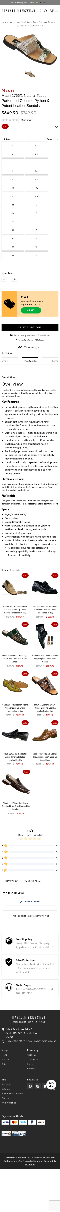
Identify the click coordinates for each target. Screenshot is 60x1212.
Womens (6, 1059)
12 (13, 204)
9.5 (36, 179)
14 (13, 213)
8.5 (36, 171)
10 (13, 188)
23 (36, 247)
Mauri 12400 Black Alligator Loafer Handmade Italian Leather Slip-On (15, 757)
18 (13, 230)
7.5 (36, 162)
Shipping (6, 1084)
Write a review (32, 901)
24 (13, 255)
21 (36, 238)
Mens (4, 1054)
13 (36, 204)
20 (13, 238)
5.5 (36, 145)
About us (31, 1054)
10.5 (36, 188)
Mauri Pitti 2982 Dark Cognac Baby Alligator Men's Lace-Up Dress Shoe (45, 757)
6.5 (36, 154)
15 (36, 213)
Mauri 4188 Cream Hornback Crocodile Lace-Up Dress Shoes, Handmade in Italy (15, 610)
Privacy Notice (9, 1102)
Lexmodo (30, 1164)
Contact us (32, 1059)
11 (13, 196)
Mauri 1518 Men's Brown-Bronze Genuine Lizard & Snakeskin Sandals (45, 708)
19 (36, 230)
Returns (6, 1088)
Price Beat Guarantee (12, 1093)
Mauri (8, 90)
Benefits (31, 1068)
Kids (4, 1063)
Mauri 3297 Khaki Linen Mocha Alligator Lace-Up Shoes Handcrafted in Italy (15, 708)
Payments (6, 1098)
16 (13, 221)
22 (13, 247)
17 (36, 221)
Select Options (30, 327)
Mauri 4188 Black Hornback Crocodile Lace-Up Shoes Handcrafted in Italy (45, 610)
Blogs (29, 1063)
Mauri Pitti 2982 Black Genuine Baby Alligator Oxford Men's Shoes (45, 659)
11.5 (36, 196)
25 (36, 255)
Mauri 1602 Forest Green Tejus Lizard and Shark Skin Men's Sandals (15, 659)
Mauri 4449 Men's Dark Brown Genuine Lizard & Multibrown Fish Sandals (16, 806)
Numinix (37, 1160)
